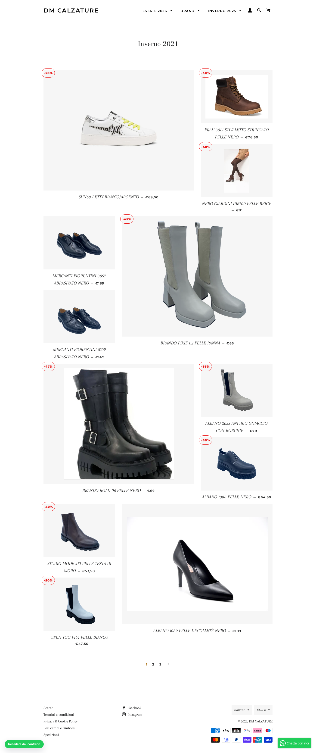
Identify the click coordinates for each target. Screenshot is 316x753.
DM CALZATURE (71, 10)
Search (48, 708)
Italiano (239, 710)
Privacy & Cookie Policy (60, 721)
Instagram (134, 714)
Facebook (134, 708)
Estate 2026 (155, 11)
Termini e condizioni (58, 714)
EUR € (261, 710)
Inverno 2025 (222, 11)
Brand (188, 11)
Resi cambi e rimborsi (59, 728)
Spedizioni (51, 735)
